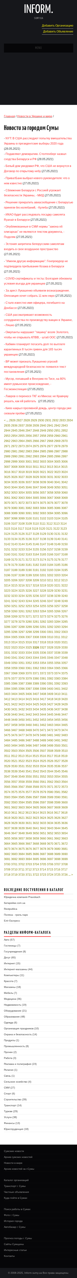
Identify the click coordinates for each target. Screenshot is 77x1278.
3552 (43, 776)
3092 (36, 513)
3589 (50, 797)
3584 (14, 797)
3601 (7, 807)
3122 (56, 528)
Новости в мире (13, 1162)
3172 (28, 559)
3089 (14, 513)
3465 (64, 724)
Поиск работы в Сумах (17, 1209)
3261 (21, 611)
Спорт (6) (9, 1093)
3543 (43, 771)
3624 (43, 817)
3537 (64, 766)
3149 (57, 544)
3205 (7, 580)
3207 (21, 580)
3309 (43, 637)
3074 (36, 502)
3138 (43, 539)
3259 (7, 611)
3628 (7, 823)
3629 (14, 823)
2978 (57, 446)
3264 (43, 611)
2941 (50, 425)
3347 (57, 657)
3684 (21, 854)
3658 (28, 838)
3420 (64, 699)
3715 (50, 869)
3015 (64, 466)
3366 (64, 668)
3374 (57, 673)
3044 (14, 487)
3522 (21, 761)
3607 (50, 807)
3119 (35, 528)
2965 (28, 440)
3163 (28, 554)
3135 (21, 539)
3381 (43, 678)
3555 (64, 776)
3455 (57, 719)
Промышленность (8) (16, 1046)
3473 (57, 730)
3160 (7, 554)
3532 (28, 766)
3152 (14, 549)
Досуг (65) (10, 957)
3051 (64, 487)
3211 (50, 580)
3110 (36, 523)
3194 (57, 570)
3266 (57, 611)
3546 (64, 771)
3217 (28, 585)
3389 (36, 683)
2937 (21, 425)
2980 (7, 451)
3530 (14, 766)
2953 (7, 435)
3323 (14, 647)
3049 (50, 487)
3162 (21, 554)
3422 (14, 704)
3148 (50, 544)
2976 (43, 446)
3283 (50, 621)
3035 (14, 482)
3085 (50, 508)
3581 (57, 792)
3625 (50, 817)
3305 (14, 637)
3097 (7, 518)
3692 (14, 859)
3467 (14, 730)
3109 (28, 523)
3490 (50, 740)
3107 (14, 523)
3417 (43, 699)
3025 (7, 477)
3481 (50, 735)
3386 (14, 683)
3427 (50, 704)
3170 (14, 559)
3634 (50, 823)
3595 (28, 802)
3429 (64, 704)
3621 (21, 817)
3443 (36, 714)
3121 (49, 528)
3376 (7, 678)
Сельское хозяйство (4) (17, 1081)
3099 (21, 518)
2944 (7, 430)
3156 (43, 549)
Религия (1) (10, 1069)
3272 (36, 616)
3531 (21, 766)
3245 (36, 601)
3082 (28, 508)
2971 (7, 446)
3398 (36, 688)
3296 (14, 631)
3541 (28, 771)
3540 (21, 771)
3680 (57, 848)
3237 (43, 595)
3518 (57, 756)
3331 (7, 652)
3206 (14, 580)
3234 (21, 595)
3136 (28, 539)
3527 (57, 761)
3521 (14, 761)
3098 (14, 518)
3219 (43, 585)
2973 (21, 446)
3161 (14, 554)
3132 (64, 533)
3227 (36, 590)
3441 (21, 714)
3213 (64, 580)
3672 (64, 843)
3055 (28, 492)
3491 (57, 740)
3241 (7, 601)
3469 (28, 730)
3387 (21, 683)
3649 (28, 833)
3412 (7, 699)
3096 (64, 513)
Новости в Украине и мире (34, 116)
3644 (57, 828)
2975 (36, 446)
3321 (64, 642)
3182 (36, 564)
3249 (64, 601)
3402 (64, 688)
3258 (64, 606)
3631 (28, 823)
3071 (14, 502)
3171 (21, 559)
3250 (7, 606)
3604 (28, 807)
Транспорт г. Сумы (15, 1186)
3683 (14, 854)
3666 (21, 843)
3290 (36, 626)
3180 (21, 564)
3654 (64, 833)
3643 (50, 828)
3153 (21, 549)
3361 (28, 668)
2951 (57, 430)
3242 (14, 601)
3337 (50, 652)
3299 (36, 631)
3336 (43, 652)
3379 (28, 678)
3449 (14, 719)
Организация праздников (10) (21, 1028)
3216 (21, 585)
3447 (64, 714)
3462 (43, 724)
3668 (36, 843)
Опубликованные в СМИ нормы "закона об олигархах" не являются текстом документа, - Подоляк (34, 231)
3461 (36, 724)
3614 (35, 812)
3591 (64, 797)
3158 (57, 549)
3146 (36, 544)
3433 (28, 709)
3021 (43, 472)
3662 (57, 838)
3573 (64, 786)
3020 (36, 472)
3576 (21, 792)
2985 (43, 451)
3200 (36, 575)
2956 (28, 435)
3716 (57, 869)
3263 (36, 611)
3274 (50, 616)
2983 (28, 451)
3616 (50, 812)
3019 (28, 472)
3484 (7, 740)
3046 (28, 487)
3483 (64, 735)
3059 (57, 492)
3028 (28, 477)
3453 (43, 719)
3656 (14, 838)
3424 (28, 704)
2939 (36, 425)
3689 (57, 854)
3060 (64, 492)
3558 (21, 781)
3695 (36, 859)
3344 (36, 657)
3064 (28, 497)
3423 (21, 704)
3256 (50, 606)
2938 (28, 425)
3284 (57, 621)
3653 (57, 833)
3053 (14, 492)
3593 (14, 802)
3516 (43, 756)
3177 (64, 559)
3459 (21, 724)
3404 (14, 693)
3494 (14, 745)
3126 (21, 533)
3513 (21, 756)
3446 (57, 714)
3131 (57, 533)
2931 (48, 420)
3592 (7, 802)
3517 (50, 756)
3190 (28, 570)
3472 (50, 730)
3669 (43, 843)
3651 (43, 833)
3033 (64, 477)
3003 (43, 461)
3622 (28, 817)
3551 (36, 776)
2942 (57, 425)
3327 (43, 647)
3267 (64, 611)
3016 (7, 472)
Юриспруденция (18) (16, 1129)
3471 (43, 730)
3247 (50, 601)
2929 (34, 420)
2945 (14, 430)
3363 (43, 668)
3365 (57, 668)
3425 (36, 704)
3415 (28, 699)
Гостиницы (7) (12, 945)
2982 (21, 451)
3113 (56, 523)
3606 (43, 807)
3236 (36, 595)
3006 (64, 461)
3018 (21, 472)
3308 (36, 637)
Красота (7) (10, 981)
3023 (57, 472)
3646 (7, 833)
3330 (64, 647)
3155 (36, 549)
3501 (64, 745)
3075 (43, 502)
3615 (43, 812)
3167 (57, 554)
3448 (7, 719)
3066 (43, 497)
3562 (50, 781)
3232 (7, 595)
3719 (14, 874)
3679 (50, 848)
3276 (64, 616)
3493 (7, 745)
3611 (14, 812)
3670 (50, 843)
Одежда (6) (10, 1022)
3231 (64, 590)
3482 (57, 735)
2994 (43, 456)
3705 (43, 864)
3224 (14, 590)
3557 (14, 781)
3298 (28, 631)
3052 (7, 492)
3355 (50, 662)
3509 (57, 750)
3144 (21, 544)
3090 (21, 513)
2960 (57, 435)
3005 (57, 461)
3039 (43, 482)
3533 (36, 766)
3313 (7, 642)
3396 (21, 688)
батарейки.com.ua (14, 902)
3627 (64, 817)
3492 (64, 740)
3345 (43, 657)
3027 (21, 477)
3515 (35, 756)
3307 (28, 637)
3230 (57, 590)
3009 (21, 466)
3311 (57, 637)
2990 (14, 456)
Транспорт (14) (13, 1105)
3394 (7, 688)
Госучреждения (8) (15, 951)
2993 (36, 456)
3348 (64, 657)
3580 (50, 792)
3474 (64, 730)
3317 (36, 642)
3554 (57, 776)
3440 (14, 714)
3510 (64, 750)
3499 (50, 745)
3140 (57, 539)
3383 (57, 678)
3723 (43, 874)
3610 (7, 812)
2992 (28, 456)
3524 (36, 761)
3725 (57, 874)
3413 (14, 699)
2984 (36, 451)
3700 (7, 864)
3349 (7, 662)
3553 (50, 776)
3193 (50, 570)
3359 (14, 668)
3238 (50, 595)
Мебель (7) (10, 992)
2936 (14, 425)
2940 (43, 425)
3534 (43, 766)
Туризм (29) (11, 1111)
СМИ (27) (9, 1087)
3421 (7, 704)
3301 (50, 631)
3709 (7, 869)
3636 (64, 823)
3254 (36, 606)
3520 (7, 761)
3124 (7, 533)
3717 (64, 869)
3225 (21, 590)
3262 (28, 611)
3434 (36, 709)
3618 (64, 812)
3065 (36, 497)
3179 (14, 564)
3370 (28, 673)
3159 (64, 549)
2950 (50, 430)
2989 (7, 456)
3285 (64, 621)
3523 (28, 761)
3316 (28, 642)
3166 (50, 554)
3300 (43, 631)
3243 (21, 601)
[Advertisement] (38, 79)
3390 (43, 683)
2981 (14, 451)
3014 (57, 466)
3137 (36, 539)
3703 (28, 864)
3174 (43, 559)
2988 (64, 451)
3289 (28, 626)
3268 (7, 616)
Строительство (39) (15, 1099)
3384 (64, 678)
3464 (57, 724)
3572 (57, 786)
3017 (14, 472)
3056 (36, 492)
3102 (43, 518)
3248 (57, 601)
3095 (57, 513)
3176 (57, 559)
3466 (7, 730)
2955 (21, 435)
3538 (7, 771)
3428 (57, 704)
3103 (50, 518)
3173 (36, 559)
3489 (43, 740)
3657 (21, 838)
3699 (64, 859)
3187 (7, 570)
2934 (69, 420)
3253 (28, 606)
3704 (36, 864)
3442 (28, 714)
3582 (64, 792)
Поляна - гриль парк (16, 914)
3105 (64, 518)
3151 (7, 549)
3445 (50, 714)
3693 (21, 859)
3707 (57, 864)
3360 (21, 668)
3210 (43, 580)
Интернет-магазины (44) (18, 969)
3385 (7, 683)
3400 (50, 688)
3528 (64, 761)
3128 (36, 533)
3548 (14, 776)
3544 (50, 771)
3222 (64, 585)
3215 (14, 585)
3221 (57, 585)
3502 (7, 750)
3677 (36, 848)
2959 (50, 435)
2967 (43, 440)
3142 (7, 544)
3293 (57, 626)
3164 (36, 554)
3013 (50, 466)
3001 (28, 461)
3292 (50, 626)
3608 (57, 807)
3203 (57, 575)
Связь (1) (9, 1075)
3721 (28, 874)
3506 (36, 750)
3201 (43, 575)
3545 (57, 771)
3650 (36, 833)
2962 (7, 440)
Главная (9, 116)
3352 (28, 662)
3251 (14, 606)
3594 (21, 802)
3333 (21, 652)
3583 (7, 797)
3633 (43, 823)
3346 (50, 657)
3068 (57, 497)
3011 (36, 466)
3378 (21, 678)
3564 (64, 781)
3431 (14, 709)
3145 (28, 544)
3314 (14, 642)
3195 (64, 570)
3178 (7, 564)
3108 (21, 523)
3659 (36, 838)
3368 (14, 673)
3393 (64, 683)
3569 (36, 786)
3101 (36, 518)
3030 (43, 477)
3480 (43, 735)
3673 (7, 848)
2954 (14, 435)
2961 (64, 435)
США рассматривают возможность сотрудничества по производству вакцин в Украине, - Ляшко (38, 320)
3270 (21, 616)
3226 (28, 590)
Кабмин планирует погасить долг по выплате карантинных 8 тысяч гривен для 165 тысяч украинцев (34, 349)
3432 (21, 709)
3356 (57, 662)
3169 (7, 559)
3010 (28, 466)
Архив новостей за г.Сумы (19, 1168)
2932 (55, 420)
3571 (50, 786)
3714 (43, 869)
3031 (50, 477)
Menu (38, 48)
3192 (43, 570)
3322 (7, 647)
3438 (64, 709)
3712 (28, 869)
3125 (14, 533)
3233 (14, 595)
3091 (28, 513)
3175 (50, 559)
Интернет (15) (12, 963)
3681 (64, 848)
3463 (50, 724)
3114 (63, 523)
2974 (28, 446)
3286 (7, 626)
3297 (21, 631)
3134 (14, 539)
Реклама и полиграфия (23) (20, 1063)
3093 (43, 513)
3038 (36, 482)
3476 (14, 735)
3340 (7, 657)
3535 (50, 766)
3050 (57, 487)
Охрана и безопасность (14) (20, 1034)
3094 (50, 513)
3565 (7, 786)
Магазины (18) (12, 987)
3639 (21, 828)
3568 (28, 786)
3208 (28, 580)
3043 (7, 487)
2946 (21, 430)
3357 (64, 662)
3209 (36, 580)
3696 (43, 859)
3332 (14, 652)
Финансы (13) (12, 1123)
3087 (64, 508)
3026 (14, 477)
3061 (7, 497)
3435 (43, 709)
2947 (28, 430)
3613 (28, 812)
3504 (21, 750)
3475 (7, 735)
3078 (64, 502)
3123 (63, 528)
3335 (36, 652)
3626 (57, 817)
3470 (36, 730)
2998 (7, 461)
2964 (21, 440)
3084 (43, 508)
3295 (7, 631)
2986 (50, 451)
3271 (28, 616)
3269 (14, 616)
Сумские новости (14, 1151)
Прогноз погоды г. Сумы (18, 1238)
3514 (28, 756)
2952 (64, 430)
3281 (36, 621)
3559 (28, 781)
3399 (43, 688)
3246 (43, 601)
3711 (21, 869)
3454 (50, 719)
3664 (7, 843)
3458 (14, 724)
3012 (43, 466)
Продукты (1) (11, 1040)
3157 (50, 549)
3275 (57, 616)
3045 (21, 487)
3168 (64, 554)
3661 (50, 838)
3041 (57, 482)
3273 (43, 616)
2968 (50, 440)
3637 (7, 828)
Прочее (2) (10, 1052)
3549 (21, 776)
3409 (50, 693)
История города (13, 1221)
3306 (21, 637)
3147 (43, 544)
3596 (36, 802)
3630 (21, 823)
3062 (14, 497)
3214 (7, 585)
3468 (21, 730)
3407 (36, 693)
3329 (57, 647)
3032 (57, 477)
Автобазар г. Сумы (14, 1226)
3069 (64, 497)
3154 (28, 549)
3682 (7, 854)
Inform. (38, 9)
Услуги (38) (10, 1117)
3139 (50, 539)
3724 (50, 874)
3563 (57, 781)
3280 (28, 621)
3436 (50, 709)
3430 (7, 709)
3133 (7, 539)
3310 (50, 637)
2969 (57, 440)
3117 (21, 528)
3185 (57, 564)
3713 (35, 869)
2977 (50, 446)
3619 (7, 817)
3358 (7, 668)
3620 (14, 817)
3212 (57, 580)
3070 (7, 502)
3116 (14, 528)
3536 (57, 766)
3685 (28, 854)
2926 (12, 420)
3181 (28, 564)
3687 (43, 854)
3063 (21, 497)
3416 (36, 699)
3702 (21, 864)
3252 (21, 606)
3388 (28, 683)
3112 (49, 523)
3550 (28, 776)
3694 (28, 859)
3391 (50, 683)
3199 (28, 575)
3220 (50, 585)
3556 (7, 781)
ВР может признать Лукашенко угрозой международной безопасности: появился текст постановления (35, 366)
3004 (50, 461)
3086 (57, 508)
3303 (64, 631)
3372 (43, 673)
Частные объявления (16, 1192)
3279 (21, 621)
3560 (36, 781)
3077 (57, 502)
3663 (64, 838)
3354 (43, 662)
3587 (36, 797)
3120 (42, 528)
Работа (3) (10, 1058)
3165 (43, 554)
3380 (36, 678)
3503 (14, 750)
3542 (36, 771)
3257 (57, 606)
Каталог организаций (16, 1180)
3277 (7, 621)
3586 (28, 797)
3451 (28, 719)
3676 (28, 848)
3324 (21, 647)
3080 (14, 508)
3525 (43, 761)
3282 (43, 621)
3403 (7, 693)
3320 (57, 642)
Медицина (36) (12, 998)
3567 (21, 786)
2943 (64, 425)
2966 (36, 440)
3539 (14, 771)
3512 (14, 756)
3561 (43, 781)
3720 (21, 874)
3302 (57, 631)
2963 (14, 440)
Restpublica (10, 908)
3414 (21, 699)
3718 (7, 874)
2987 (57, 451)
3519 (64, 756)
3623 (36, 817)
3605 (36, 807)
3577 (28, 792)
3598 (50, 802)
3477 (21, 735)
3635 (57, 823)
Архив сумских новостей (18, 1157)
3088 (7, 513)
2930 (41, 420)
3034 (7, 482)
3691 (7, 859)
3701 (14, 864)
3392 (57, 683)
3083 (36, 508)
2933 (62, 420)
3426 (43, 704)
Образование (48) (14, 1016)
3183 (43, 564)
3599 (57, 802)
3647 (14, 833)
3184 (50, 564)
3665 (14, 843)
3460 (28, 724)
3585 (21, 797)
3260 (14, 611)
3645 (64, 828)
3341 (14, 657)
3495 (21, 745)
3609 (64, 807)
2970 (64, 440)
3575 (14, 792)
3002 (36, 461)
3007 (7, 466)
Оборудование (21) (15, 1010)
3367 (7, 673)
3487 (28, 740)
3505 (28, 750)
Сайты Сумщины (14, 1244)
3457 (7, 724)
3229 (50, 590)
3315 (21, 642)
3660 (43, 838)
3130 (50, 533)
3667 (28, 843)
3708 (64, 864)
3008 (14, 466)
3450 (21, 719)
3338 (57, 652)
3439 (7, 714)
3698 (57, 859)
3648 (21, 833)
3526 (50, 761)
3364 (50, 668)
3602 (14, 807)
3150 (64, 544)
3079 (7, 508)
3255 (43, 606)
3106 (7, 523)
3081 (21, 508)
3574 (7, 792)
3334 (28, 652)
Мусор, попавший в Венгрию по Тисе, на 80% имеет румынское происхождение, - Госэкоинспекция (35, 384)
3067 (50, 497)
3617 (57, 812)
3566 (14, 786)
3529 (7, 766)
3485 (14, 740)
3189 (21, 570)
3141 (64, 539)
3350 (14, 662)
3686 (36, 854)
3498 (43, 745)
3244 (28, 601)
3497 (36, 745)
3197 (14, 575)
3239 (57, 595)
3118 (28, 528)
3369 (21, 673)
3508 (50, 750)
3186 (64, 564)
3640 (28, 828)
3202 (50, 575)
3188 (14, 570)
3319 (50, 642)
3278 (14, 621)
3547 (7, 776)
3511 (7, 756)
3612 (21, 812)
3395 (14, 688)
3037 (28, 482)
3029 (36, 477)
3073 (28, 502)
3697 (50, 859)
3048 (43, 487)
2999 (14, 461)
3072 (21, 502)
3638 (14, 828)
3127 (28, 533)
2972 (14, 446)
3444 (43, 714)
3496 (28, 745)
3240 (64, 595)
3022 (50, 472)
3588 (43, 797)
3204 (64, 575)
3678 (43, 848)
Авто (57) (9, 939)
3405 (21, 693)
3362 (36, 668)
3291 (43, 626)
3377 (14, 678)
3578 (36, 792)
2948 (36, 430)
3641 (36, 828)
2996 (57, 456)
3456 (64, 719)
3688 (50, 854)
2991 (21, 456)
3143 (14, 544)
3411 (64, 693)
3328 (50, 647)
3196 (7, 575)
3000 (21, 461)
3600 (64, 802)
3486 (21, 740)
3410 (57, 693)
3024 (64, 472)
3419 (57, 699)
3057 (43, 492)
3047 (36, 487)
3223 (7, 590)
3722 (36, 874)
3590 (57, 797)
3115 (7, 528)
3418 (50, 699)
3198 (21, 575)
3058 (50, 492)
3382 (50, 678)
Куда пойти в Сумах (15, 1197)
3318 (43, 642)
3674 (14, 848)
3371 (36, 673)
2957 (36, 435)
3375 (64, 673)
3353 (36, 662)
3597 (43, 802)
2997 (64, 456)
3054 (21, 492)
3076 (50, 502)
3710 (14, 869)
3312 (64, 637)
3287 (14, 626)
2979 (64, 446)
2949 (43, 430)
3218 (36, 585)
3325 (28, 647)
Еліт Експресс (12, 920)
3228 (43, 590)
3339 (64, 652)
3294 (64, 626)
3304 (7, 637)
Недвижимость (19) (15, 1004)
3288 (21, 626)
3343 (28, 657)
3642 (43, 828)
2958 (43, 435)
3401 (57, 688)
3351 (21, 662)
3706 (50, 864)
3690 (64, 854)
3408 (43, 693)
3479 (36, 735)
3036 (21, 482)
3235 (28, 595)
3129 (43, 533)
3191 (36, 570)
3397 (28, 688)
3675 (21, 848)
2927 (19, 420)
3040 (50, 482)
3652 (50, 833)
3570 (43, 786)
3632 (36, 823)
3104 (57, 518)
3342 (21, 657)
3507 (43, 750)
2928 (26, 420)
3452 (36, 719)
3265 (50, 611)
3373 (50, 673)
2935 (7, 425)
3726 (64, 874)
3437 (57, 709)
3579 (43, 792)
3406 (28, 693)
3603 (21, 807)
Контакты (9, 1256)
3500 (57, 745)
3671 (57, 843)
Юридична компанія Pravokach (22, 897)
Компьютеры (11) (14, 975)
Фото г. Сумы (11, 1215)
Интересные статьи (15, 1250)
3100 (28, 518)
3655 (7, 838)
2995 (50, 456)
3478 (28, 735)
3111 (43, 523)
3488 (36, 740)
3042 (64, 482)
